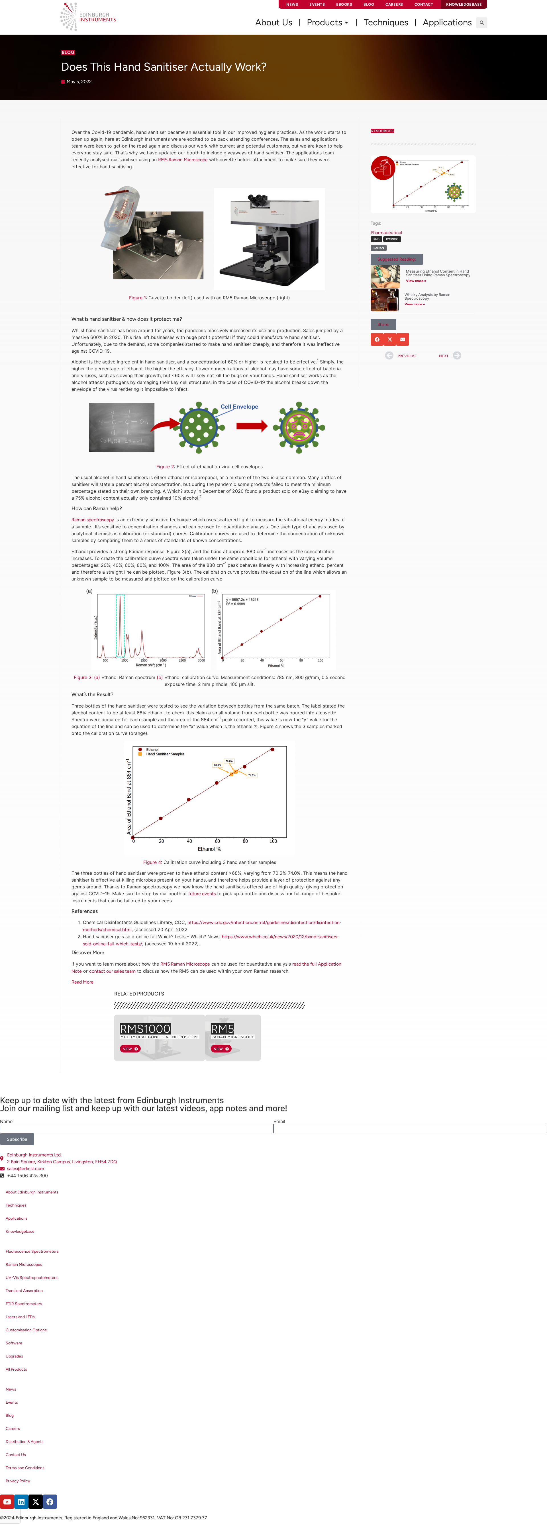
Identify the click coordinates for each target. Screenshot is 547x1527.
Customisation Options (26, 1330)
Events (317, 4)
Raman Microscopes (24, 1264)
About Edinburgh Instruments (32, 1192)
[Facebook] (50, 1502)
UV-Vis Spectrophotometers (32, 1277)
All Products (16, 1369)
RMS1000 (145, 1029)
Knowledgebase (20, 1231)
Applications (17, 1218)
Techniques (16, 1205)
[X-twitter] (35, 1502)
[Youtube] (7, 1502)
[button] (481, 22)
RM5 (222, 1029)
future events (202, 893)
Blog (369, 4)
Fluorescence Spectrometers (32, 1251)
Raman (378, 248)
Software (14, 1343)
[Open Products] (346, 22)
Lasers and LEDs (20, 1317)
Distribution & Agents (25, 1441)
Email (279, 1121)
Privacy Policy (18, 1481)
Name (6, 1121)
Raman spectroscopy (93, 519)
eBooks (344, 4)
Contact (424, 4)
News (292, 4)
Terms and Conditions (25, 1467)
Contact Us (16, 1454)
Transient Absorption (24, 1290)
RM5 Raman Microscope (183, 159)
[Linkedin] (21, 1502)
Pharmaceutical (386, 232)
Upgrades (14, 1356)
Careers (394, 4)
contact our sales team (112, 971)
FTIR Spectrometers (24, 1303)
